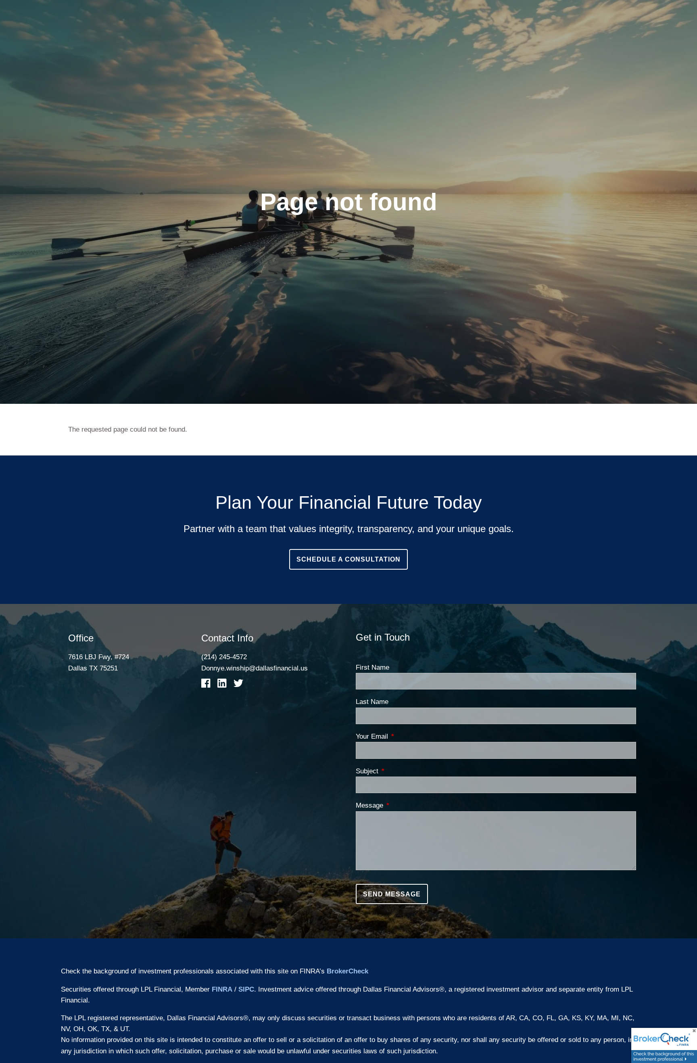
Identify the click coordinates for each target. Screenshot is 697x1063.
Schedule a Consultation (348, 559)
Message (402, 805)
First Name (372, 667)
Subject (400, 771)
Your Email (404, 736)
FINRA (222, 989)
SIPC (246, 989)
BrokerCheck (347, 971)
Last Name (372, 702)
